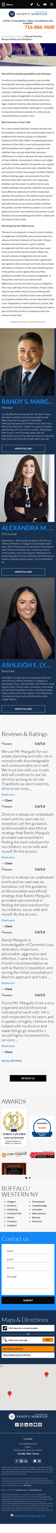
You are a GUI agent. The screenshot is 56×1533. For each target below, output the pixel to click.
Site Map (27, 1497)
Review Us (28, 1078)
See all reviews (12, 1060)
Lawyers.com (21, 1502)
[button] (9, 1406)
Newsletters (16, 36)
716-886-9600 (39, 27)
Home (5, 36)
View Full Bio (23, 448)
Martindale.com (35, 1502)
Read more (8, 794)
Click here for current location (23, 1340)
